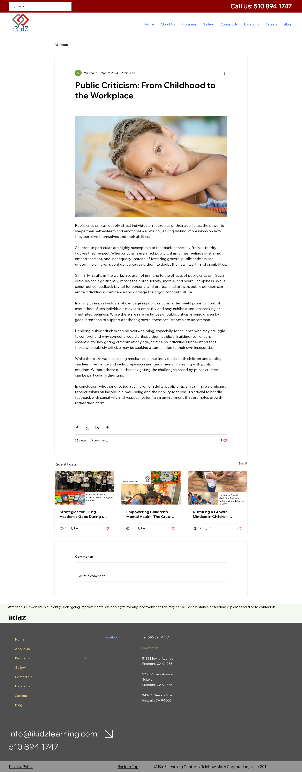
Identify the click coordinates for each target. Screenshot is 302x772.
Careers (21, 696)
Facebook (112, 637)
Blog (18, 705)
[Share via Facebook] (77, 428)
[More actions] (224, 72)
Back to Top (128, 766)
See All (243, 463)
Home (19, 639)
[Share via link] (107, 428)
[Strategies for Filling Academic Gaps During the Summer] (84, 488)
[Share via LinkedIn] (97, 428)
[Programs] (85, 658)
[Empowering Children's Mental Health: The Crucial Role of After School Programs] (151, 488)
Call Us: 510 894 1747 (262, 6)
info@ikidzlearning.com (53, 733)
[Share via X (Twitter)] (87, 428)
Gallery (20, 667)
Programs (22, 658)
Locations (22, 686)
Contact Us (23, 677)
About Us (22, 649)
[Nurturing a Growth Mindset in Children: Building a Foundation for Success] (217, 488)
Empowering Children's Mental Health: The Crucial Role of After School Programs (150, 514)
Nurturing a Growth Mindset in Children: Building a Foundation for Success (215, 514)
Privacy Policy (21, 766)
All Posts (61, 45)
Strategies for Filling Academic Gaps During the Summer (84, 514)
